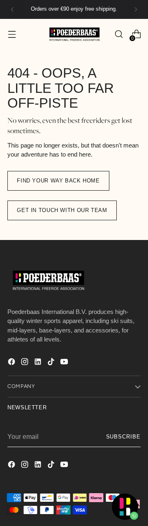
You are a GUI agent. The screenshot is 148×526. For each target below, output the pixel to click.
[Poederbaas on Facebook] (12, 363)
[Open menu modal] (11, 34)
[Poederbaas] (74, 34)
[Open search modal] (118, 34)
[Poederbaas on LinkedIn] (39, 363)
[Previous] (12, 9)
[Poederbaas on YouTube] (65, 363)
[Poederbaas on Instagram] (25, 363)
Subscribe (123, 437)
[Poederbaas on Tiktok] (52, 363)
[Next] (136, 9)
